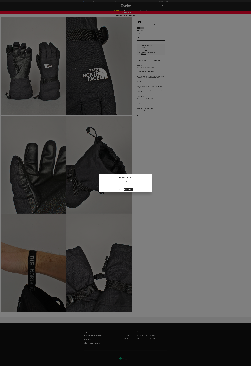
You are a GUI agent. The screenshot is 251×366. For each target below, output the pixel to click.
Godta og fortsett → (128, 189)
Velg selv (120, 189)
